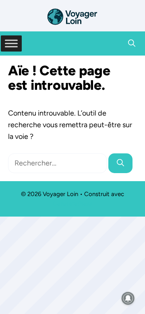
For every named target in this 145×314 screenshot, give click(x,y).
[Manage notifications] (128, 298)
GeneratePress (72, 203)
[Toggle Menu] (11, 43)
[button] (131, 43)
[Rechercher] (120, 163)
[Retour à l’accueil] (72, 16)
